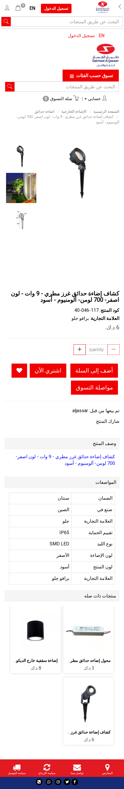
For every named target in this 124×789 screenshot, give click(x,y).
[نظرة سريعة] (75, 631)
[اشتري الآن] (88, 647)
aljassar (80, 410)
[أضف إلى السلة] (102, 631)
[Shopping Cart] (18, 8)
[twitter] (67, 782)
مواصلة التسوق (94, 387)
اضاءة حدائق (45, 111)
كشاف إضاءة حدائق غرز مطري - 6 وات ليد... (74, 732)
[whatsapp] (49, 782)
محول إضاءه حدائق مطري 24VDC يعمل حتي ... (72, 660)
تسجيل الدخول (81, 35)
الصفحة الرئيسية (106, 111)
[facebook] (75, 782)
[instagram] (58, 782)
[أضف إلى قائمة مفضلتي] (19, 371)
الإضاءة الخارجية (74, 111)
